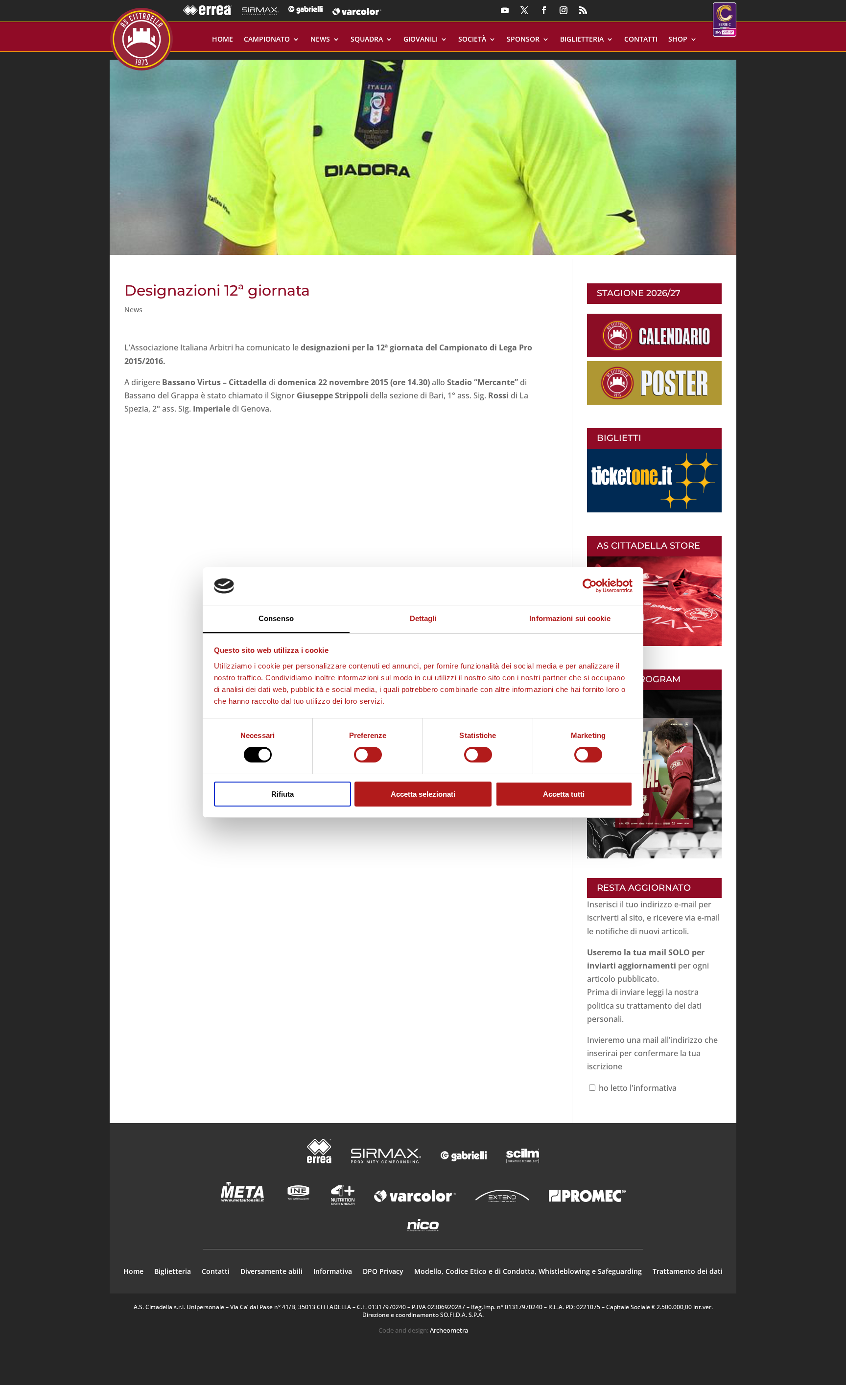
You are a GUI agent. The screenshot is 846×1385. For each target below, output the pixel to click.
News (320, 40)
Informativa (332, 1272)
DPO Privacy (383, 1272)
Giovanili (420, 40)
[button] (423, 153)
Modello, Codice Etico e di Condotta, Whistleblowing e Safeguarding (528, 1272)
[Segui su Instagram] (563, 10)
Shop (677, 40)
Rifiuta (282, 794)
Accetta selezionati (423, 794)
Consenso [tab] (276, 618)
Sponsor (523, 40)
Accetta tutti (564, 794)
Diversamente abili (271, 1272)
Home (222, 40)
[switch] (368, 754)
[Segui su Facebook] (544, 10)
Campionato (267, 40)
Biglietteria (582, 40)
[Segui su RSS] (583, 10)
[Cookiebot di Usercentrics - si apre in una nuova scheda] (590, 585)
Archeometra (449, 1330)
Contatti (641, 40)
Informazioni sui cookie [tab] (569, 618)
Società (472, 40)
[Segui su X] (524, 10)
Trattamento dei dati (688, 1272)
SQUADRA (367, 40)
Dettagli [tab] (423, 618)
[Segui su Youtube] (505, 10)
